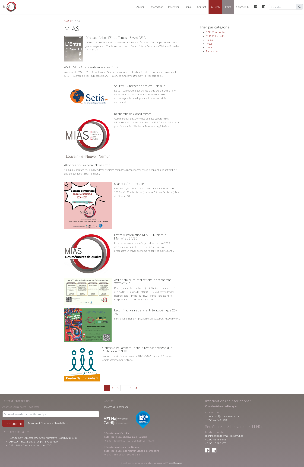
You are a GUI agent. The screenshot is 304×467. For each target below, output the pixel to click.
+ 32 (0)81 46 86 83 (215, 439)
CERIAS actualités (215, 32)
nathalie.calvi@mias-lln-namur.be (222, 416)
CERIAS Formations (216, 35)
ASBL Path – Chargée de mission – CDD (30, 445)
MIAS (209, 47)
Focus (209, 43)
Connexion (178, 463)
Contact (201, 6)
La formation (156, 6)
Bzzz (171, 463)
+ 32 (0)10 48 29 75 (215, 443)
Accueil (140, 6)
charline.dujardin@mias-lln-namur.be (224, 435)
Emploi (188, 6)
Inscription (174, 6)
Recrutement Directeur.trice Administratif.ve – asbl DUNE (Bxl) (43, 437)
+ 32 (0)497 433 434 (216, 419)
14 (129, 388)
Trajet (228, 6)
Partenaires (212, 51)
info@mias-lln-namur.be (116, 406)
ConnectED (242, 6)
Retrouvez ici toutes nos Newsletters (47, 423)
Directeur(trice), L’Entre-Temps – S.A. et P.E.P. (33, 441)
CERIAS (215, 6)
